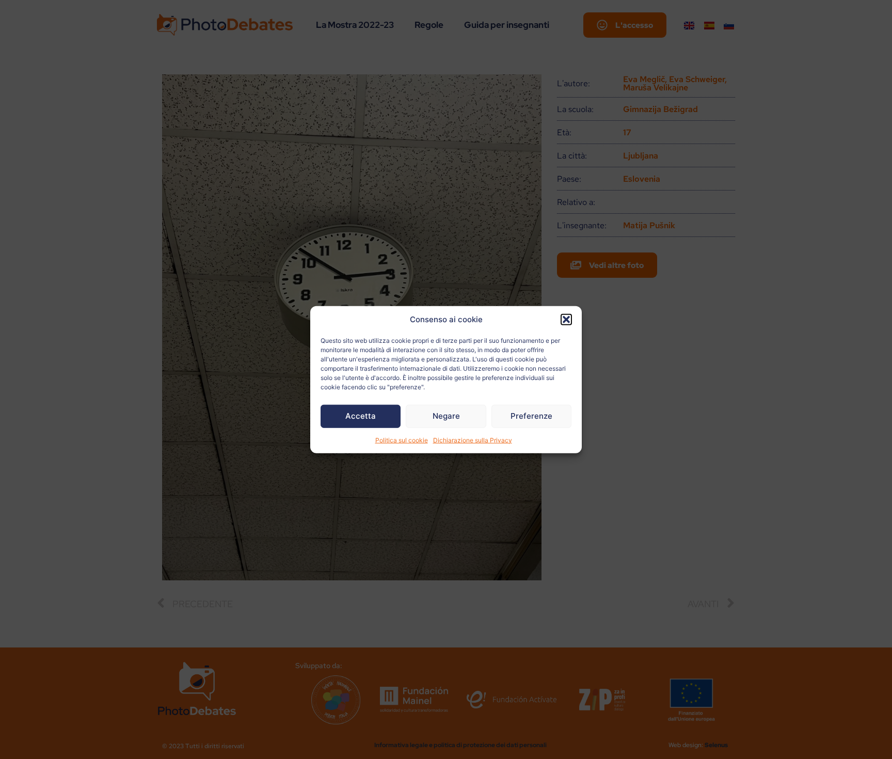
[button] (566, 319)
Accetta (360, 416)
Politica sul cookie (401, 440)
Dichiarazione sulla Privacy (472, 440)
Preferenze (531, 416)
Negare (446, 416)
